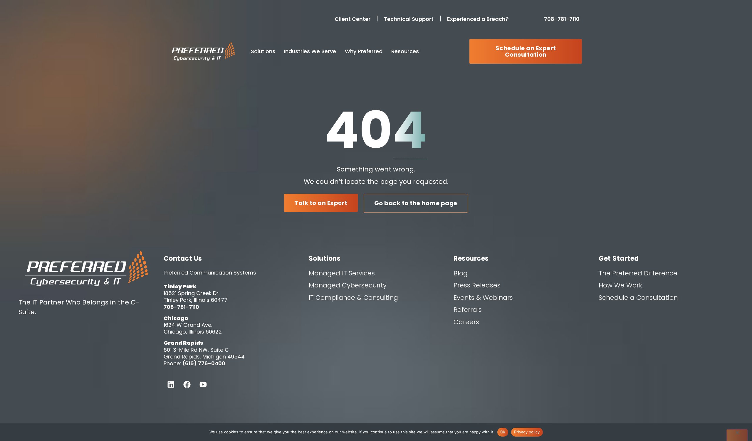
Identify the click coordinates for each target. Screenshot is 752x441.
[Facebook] (187, 384)
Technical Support (409, 19)
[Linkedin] (171, 384)
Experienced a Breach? (477, 19)
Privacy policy (527, 432)
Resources (405, 51)
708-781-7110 (563, 19)
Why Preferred (363, 51)
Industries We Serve (310, 51)
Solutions (263, 51)
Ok (503, 432)
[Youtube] (203, 384)
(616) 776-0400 (203, 363)
